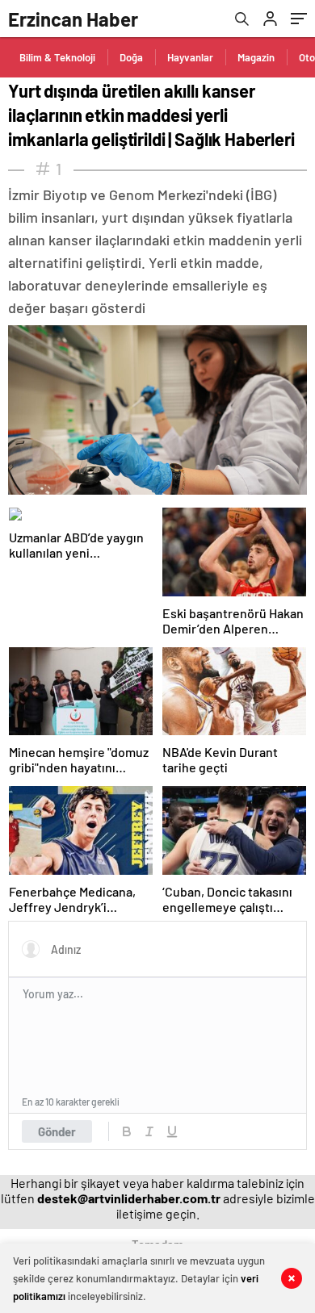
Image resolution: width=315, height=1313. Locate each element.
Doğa (131, 57)
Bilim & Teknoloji (57, 57)
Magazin (256, 57)
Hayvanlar (190, 57)
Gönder (57, 1131)
